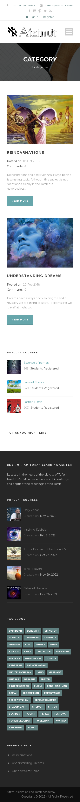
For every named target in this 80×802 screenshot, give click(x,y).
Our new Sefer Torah (25, 771)
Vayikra (61, 720)
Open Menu (69, 31)
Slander (14, 713)
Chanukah (32, 637)
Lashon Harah (32, 402)
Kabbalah (15, 665)
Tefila (44, 713)
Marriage (55, 672)
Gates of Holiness (35, 588)
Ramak (13, 693)
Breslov (14, 637)
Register (48, 16)
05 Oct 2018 (31, 161)
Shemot (37, 706)
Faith (27, 651)
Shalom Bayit (18, 706)
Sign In (34, 16)
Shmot (52, 706)
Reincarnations (25, 152)
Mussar (14, 679)
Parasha (29, 679)
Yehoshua (15, 727)
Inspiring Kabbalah (35, 529)
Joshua (51, 658)
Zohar (32, 727)
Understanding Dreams (34, 276)
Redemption (31, 693)
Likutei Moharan (20, 672)
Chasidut (50, 637)
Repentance (52, 693)
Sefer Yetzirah (19, 700)
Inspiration (33, 658)
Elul (28, 644)
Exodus (14, 651)
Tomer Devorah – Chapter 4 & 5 (44, 549)
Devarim (14, 644)
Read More (20, 200)
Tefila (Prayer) (32, 569)
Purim (38, 686)
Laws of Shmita (33, 382)
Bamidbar (15, 630)
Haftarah (62, 651)
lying (40, 672)
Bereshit (33, 630)
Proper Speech (19, 686)
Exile (53, 644)
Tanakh (30, 713)
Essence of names (36, 362)
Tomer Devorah (19, 720)
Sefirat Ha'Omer (45, 700)
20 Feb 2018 (31, 284)
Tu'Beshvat (43, 720)
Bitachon (50, 630)
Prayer (45, 679)
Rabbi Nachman (57, 686)
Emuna (40, 644)
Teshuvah (60, 713)
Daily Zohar (31, 510)
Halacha (14, 658)
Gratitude (44, 651)
